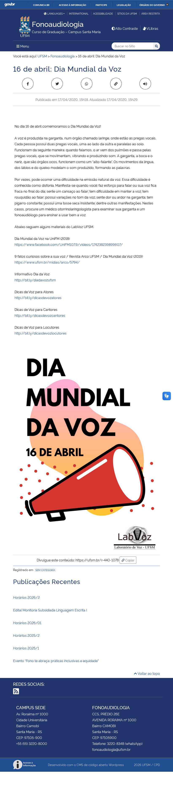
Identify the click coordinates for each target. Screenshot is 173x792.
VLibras (152, 28)
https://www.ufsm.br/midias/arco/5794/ (47, 262)
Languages (55, 13)
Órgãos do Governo (152, 5)
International (79, 13)
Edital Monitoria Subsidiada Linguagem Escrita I (50, 610)
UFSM (146, 765)
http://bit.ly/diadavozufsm (35, 280)
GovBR (9, 5)
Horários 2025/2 (26, 635)
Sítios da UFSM (127, 13)
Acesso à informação (72, 5)
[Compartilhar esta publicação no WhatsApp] (86, 84)
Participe (101, 5)
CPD (157, 765)
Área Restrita (150, 13)
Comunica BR (41, 5)
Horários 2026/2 (26, 597)
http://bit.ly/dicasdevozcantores (40, 315)
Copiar (130, 560)
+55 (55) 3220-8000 (31, 743)
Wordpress (116, 765)
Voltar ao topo (148, 673)
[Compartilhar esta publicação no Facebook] (28, 84)
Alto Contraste (126, 28)
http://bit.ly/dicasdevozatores (38, 297)
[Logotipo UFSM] (22, 25)
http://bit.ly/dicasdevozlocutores (40, 333)
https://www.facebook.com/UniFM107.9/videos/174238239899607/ (69, 244)
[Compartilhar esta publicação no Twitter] (57, 84)
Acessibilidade (103, 13)
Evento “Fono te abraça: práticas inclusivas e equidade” (56, 660)
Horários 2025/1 (26, 648)
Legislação (124, 5)
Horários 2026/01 (27, 622)
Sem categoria (45, 570)
